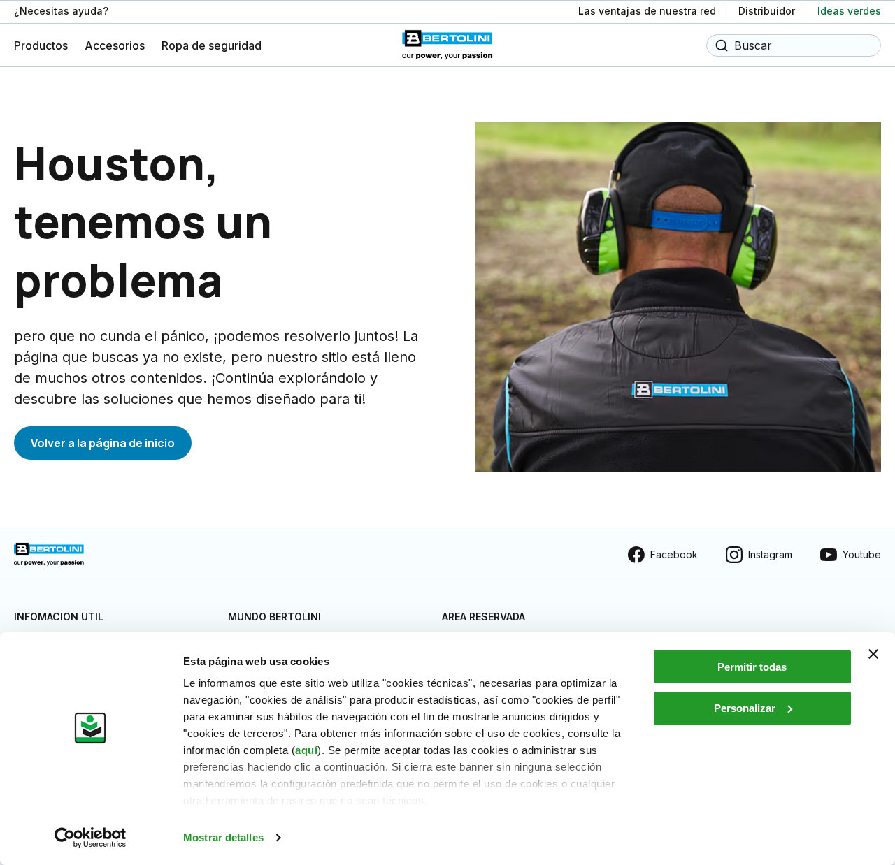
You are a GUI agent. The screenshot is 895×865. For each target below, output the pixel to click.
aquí (306, 750)
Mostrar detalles (223, 837)
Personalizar (744, 708)
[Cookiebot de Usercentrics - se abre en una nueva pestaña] (90, 837)
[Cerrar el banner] (873, 654)
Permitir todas (752, 667)
